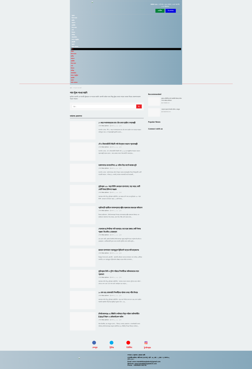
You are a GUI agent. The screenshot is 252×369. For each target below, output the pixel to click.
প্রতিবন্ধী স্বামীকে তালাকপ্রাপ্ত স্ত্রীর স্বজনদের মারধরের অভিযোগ (120, 207)
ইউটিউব (129, 347)
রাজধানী (73, 42)
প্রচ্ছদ (73, 15)
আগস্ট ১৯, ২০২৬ (114, 295)
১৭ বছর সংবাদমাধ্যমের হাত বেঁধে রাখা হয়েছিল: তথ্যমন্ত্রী (116, 122)
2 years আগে (166, 103)
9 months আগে (166, 111)
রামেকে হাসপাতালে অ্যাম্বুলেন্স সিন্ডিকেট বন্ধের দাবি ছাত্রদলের (118, 250)
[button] (170, 11)
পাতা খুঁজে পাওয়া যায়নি (77, 88)
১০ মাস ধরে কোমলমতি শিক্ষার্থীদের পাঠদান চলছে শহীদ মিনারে (118, 292)
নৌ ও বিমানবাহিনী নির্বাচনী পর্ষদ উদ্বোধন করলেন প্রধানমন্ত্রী (117, 144)
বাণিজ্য (73, 34)
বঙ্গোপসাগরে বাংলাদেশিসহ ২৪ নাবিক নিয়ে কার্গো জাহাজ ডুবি (117, 165)
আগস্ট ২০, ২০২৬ (114, 253)
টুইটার (112, 347)
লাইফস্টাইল (74, 37)
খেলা (73, 30)
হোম (71, 88)
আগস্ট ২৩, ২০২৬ (114, 126)
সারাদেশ (73, 22)
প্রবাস (73, 44)
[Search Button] (139, 106)
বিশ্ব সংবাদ (74, 27)
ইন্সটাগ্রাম (147, 347)
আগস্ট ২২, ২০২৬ (114, 192)
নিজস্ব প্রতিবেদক (105, 126)
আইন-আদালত (75, 46)
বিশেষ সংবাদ (74, 18)
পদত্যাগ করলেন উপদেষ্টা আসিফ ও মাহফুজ (170, 109)
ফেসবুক (94, 347)
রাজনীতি (73, 25)
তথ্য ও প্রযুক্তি (75, 39)
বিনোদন (73, 32)
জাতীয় (73, 20)
